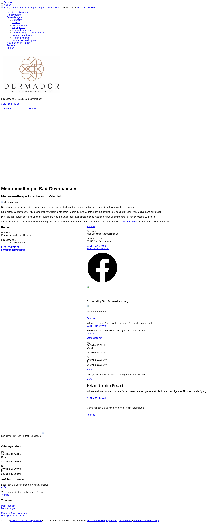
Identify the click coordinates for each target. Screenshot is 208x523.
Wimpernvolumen (21, 38)
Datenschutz (125, 520)
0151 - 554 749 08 (86, 7)
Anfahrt (7, 5)
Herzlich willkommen (17, 12)
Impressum (111, 520)
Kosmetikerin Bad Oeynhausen (26, 520)
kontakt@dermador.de (98, 248)
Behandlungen (14, 17)
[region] (104, 147)
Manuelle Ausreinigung (24, 40)
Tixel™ (16, 22)
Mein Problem (14, 15)
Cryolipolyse (18, 27)
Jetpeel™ (17, 20)
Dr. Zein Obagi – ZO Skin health (28, 32)
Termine (11, 45)
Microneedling (19, 25)
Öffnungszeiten (94, 338)
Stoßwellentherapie (22, 30)
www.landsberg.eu (96, 311)
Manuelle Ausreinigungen (14, 513)
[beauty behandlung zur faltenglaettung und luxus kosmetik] (31, 7)
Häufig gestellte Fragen (18, 43)
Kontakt (91, 226)
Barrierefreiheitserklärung (146, 520)
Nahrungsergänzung (22, 35)
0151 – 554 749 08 (129, 221)
